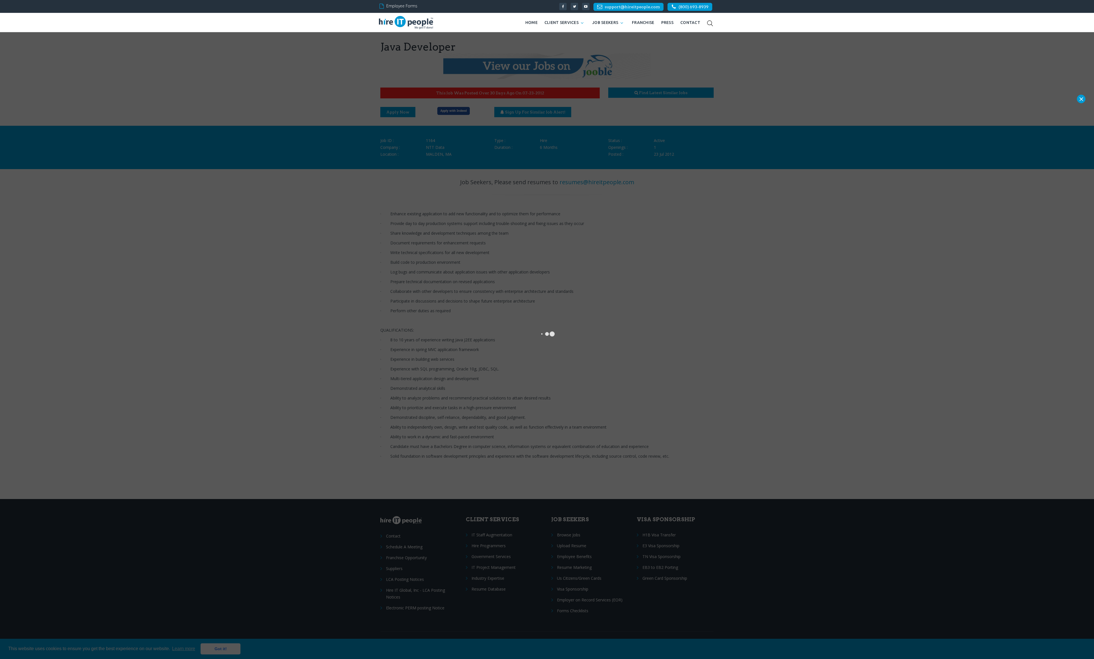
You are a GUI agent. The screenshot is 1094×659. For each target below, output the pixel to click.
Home (531, 22)
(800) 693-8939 (694, 7)
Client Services (561, 22)
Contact (690, 22)
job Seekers (605, 22)
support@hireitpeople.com (632, 7)
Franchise (643, 22)
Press (667, 22)
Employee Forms (401, 6)
